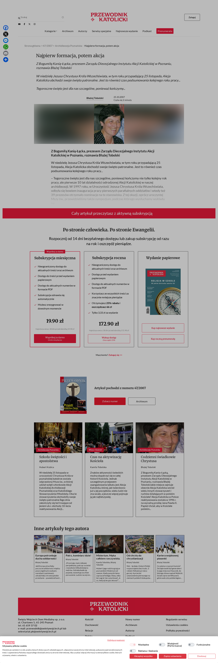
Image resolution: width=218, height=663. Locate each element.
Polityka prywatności (116, 640)
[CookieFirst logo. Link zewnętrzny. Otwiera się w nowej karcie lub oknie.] (8, 642)
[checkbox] (133, 644)
